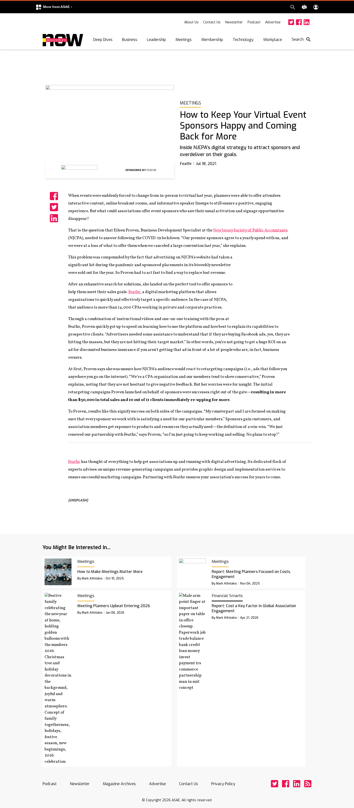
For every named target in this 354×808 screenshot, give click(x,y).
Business (129, 39)
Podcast (254, 22)
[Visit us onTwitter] (291, 22)
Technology (243, 39)
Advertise (273, 22)
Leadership (156, 39)
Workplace (272, 39)
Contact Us (212, 22)
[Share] (54, 196)
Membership (212, 39)
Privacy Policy (223, 783)
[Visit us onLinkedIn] (306, 22)
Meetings (184, 39)
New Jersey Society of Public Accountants (250, 230)
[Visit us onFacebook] (299, 22)
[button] (54, 7)
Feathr (134, 292)
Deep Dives (102, 39)
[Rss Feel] (307, 783)
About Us (191, 22)
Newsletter (234, 22)
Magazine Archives (119, 783)
